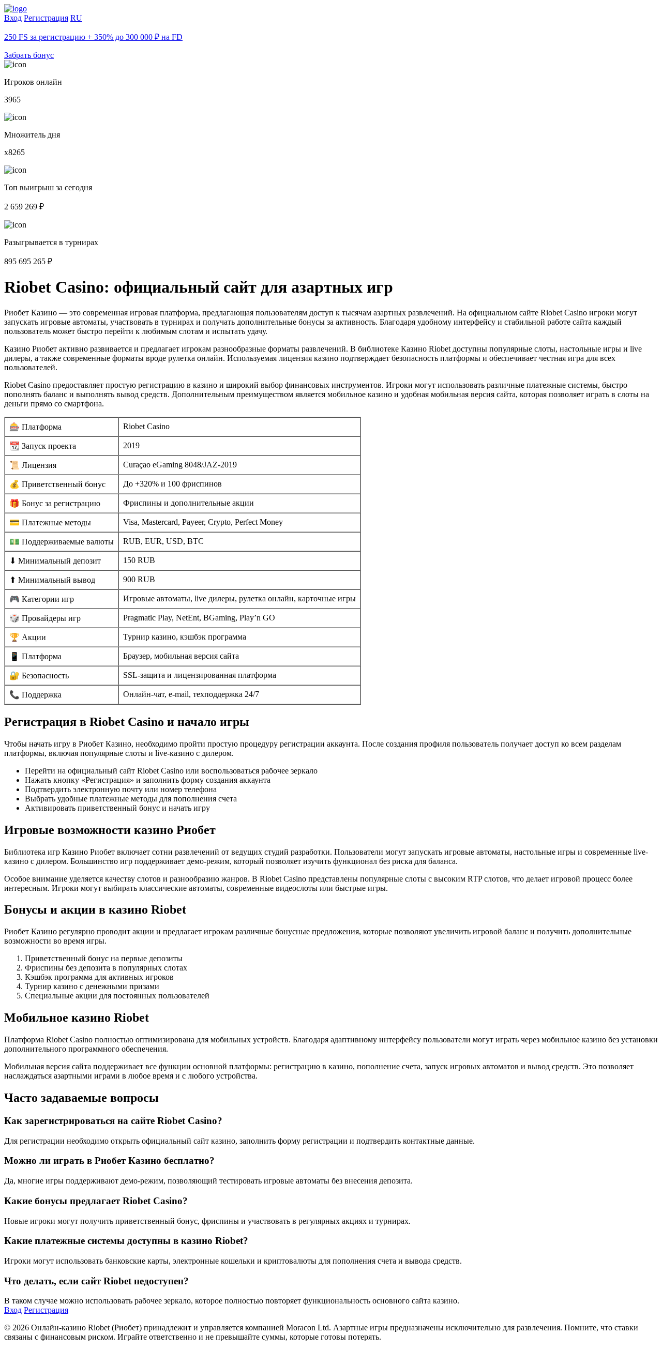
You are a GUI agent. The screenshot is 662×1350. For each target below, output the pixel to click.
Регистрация (46, 17)
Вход (13, 17)
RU (76, 17)
